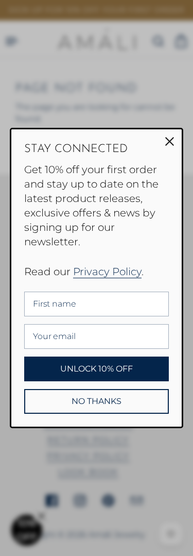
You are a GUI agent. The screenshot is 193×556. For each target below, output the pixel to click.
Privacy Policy (107, 271)
